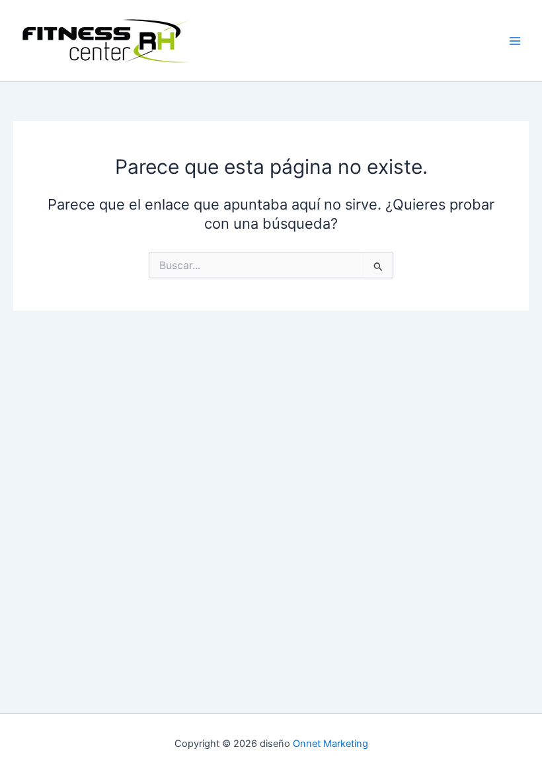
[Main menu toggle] (515, 41)
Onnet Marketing (330, 744)
